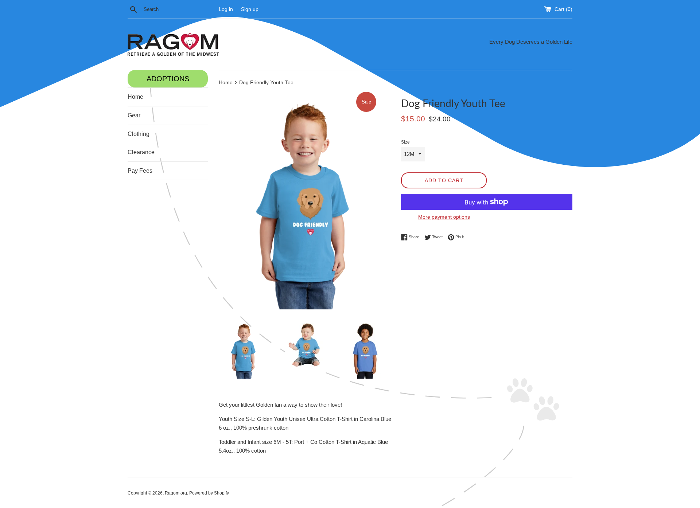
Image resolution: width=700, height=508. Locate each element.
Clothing (138, 134)
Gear (134, 115)
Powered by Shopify (209, 493)
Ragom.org (176, 493)
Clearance (141, 152)
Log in (226, 9)
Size (405, 142)
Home (135, 97)
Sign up (249, 9)
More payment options (444, 217)
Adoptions (168, 79)
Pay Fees (140, 171)
